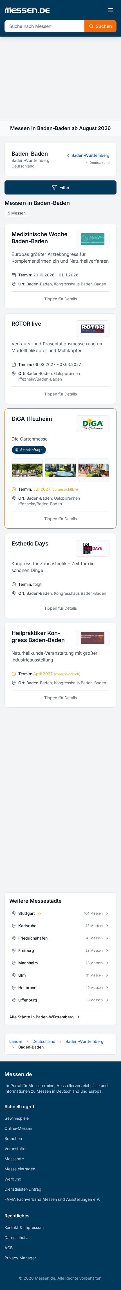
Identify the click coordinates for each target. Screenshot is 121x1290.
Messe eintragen (20, 1168)
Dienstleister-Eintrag (23, 1189)
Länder (15, 1041)
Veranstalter (16, 1148)
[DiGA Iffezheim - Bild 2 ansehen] (60, 470)
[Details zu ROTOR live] (60, 358)
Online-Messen (18, 1128)
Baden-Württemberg (90, 155)
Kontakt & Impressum (24, 1227)
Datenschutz (16, 1237)
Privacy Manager (20, 1257)
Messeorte (14, 1158)
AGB (9, 1247)
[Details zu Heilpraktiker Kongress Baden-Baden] (60, 665)
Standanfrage (31, 450)
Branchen (13, 1138)
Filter (64, 187)
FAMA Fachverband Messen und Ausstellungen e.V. (52, 1199)
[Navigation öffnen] (110, 10)
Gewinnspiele (17, 1118)
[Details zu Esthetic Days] (60, 575)
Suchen (104, 26)
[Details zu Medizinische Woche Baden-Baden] (60, 266)
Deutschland (99, 162)
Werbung (13, 1179)
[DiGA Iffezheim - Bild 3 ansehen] (93, 470)
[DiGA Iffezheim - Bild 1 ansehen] (27, 470)
